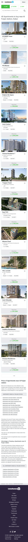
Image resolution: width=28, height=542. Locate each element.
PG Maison (5, 65)
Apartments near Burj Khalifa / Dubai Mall (12, 397)
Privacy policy (17, 537)
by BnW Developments (7, 360)
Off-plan (14, 500)
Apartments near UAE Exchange (10, 414)
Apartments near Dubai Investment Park (12, 401)
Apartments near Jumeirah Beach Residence (13, 407)
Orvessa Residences (8, 358)
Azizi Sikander (7, 300)
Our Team (14, 519)
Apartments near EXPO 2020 (9, 403)
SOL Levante (6, 271)
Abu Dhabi (14, 495)
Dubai (23, 2)
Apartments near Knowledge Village (11, 409)
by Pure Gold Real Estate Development (11, 67)
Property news (14, 517)
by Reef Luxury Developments (9, 213)
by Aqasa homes (6, 96)
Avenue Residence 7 (8, 153)
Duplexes (14, 508)
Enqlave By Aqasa (8, 95)
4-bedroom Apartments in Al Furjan (11, 475)
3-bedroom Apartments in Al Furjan (11, 473)
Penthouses (14, 511)
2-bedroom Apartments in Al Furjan (11, 471)
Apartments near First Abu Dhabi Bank (11, 405)
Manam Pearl (6, 241)
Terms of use (8, 539)
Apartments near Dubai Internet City (11, 399)
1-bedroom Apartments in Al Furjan (11, 469)
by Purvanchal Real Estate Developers (11, 331)
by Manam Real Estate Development (10, 243)
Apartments (14, 506)
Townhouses (14, 513)
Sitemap (16, 539)
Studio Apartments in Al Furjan (10, 476)
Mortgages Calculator (14, 502)
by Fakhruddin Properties (8, 184)
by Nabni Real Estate (7, 155)
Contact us (14, 524)
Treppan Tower (7, 183)
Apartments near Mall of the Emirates (11, 410)
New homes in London (14, 526)
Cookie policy (8, 537)
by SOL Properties (6, 272)
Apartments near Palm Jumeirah (10, 412)
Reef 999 (5, 212)
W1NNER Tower (7, 36)
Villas (14, 515)
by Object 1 (4, 38)
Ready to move (14, 504)
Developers (14, 497)
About (14, 522)
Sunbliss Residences (8, 329)
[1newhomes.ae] (14, 488)
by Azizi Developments (7, 126)
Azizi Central (6, 124)
